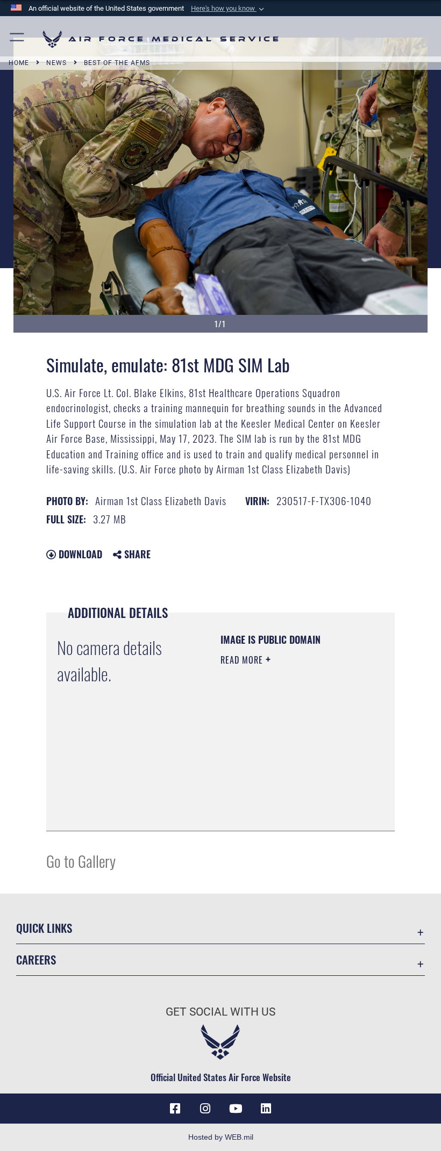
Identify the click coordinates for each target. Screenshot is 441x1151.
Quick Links (44, 927)
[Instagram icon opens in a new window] (205, 1108)
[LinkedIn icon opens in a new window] (266, 1108)
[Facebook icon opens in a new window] (175, 1108)
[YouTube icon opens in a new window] (235, 1108)
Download (79, 554)
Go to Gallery (81, 860)
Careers (36, 959)
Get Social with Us (220, 1011)
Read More (243, 659)
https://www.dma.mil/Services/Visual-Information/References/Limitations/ (285, 796)
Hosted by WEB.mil (220, 1137)
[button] (228, 8)
